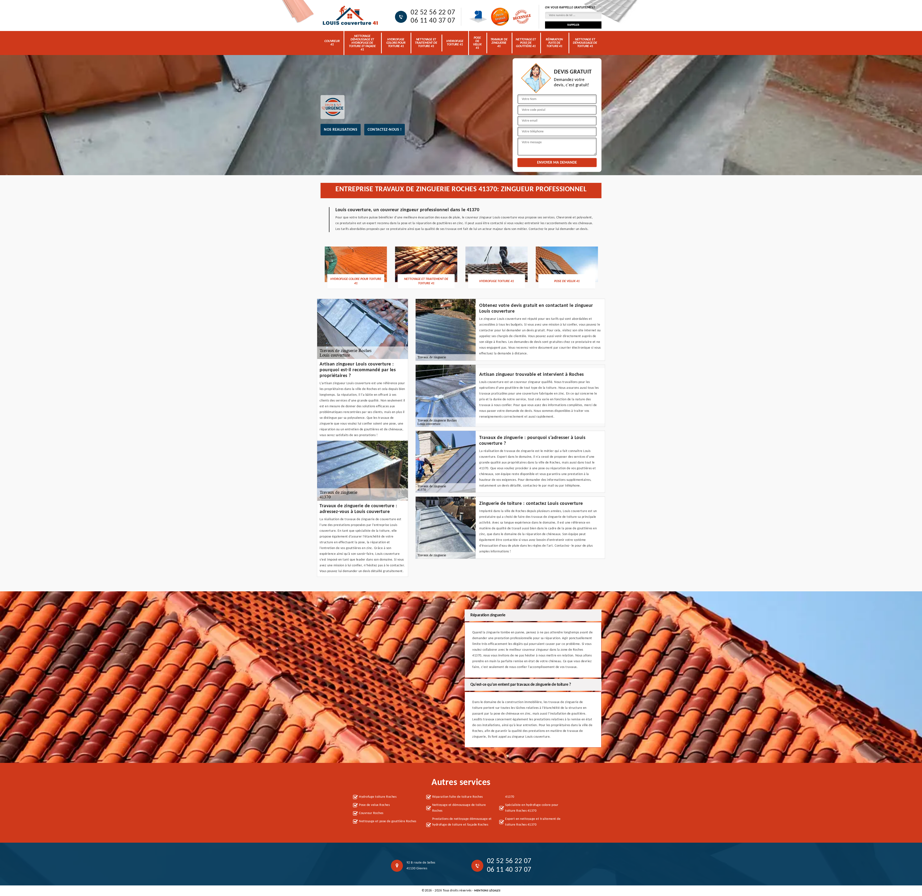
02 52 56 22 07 (433, 13)
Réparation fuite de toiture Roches (457, 797)
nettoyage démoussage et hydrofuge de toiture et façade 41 (362, 42)
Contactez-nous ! (384, 129)
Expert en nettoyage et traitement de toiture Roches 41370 (532, 822)
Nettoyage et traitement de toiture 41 (426, 43)
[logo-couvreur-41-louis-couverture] (351, 16)
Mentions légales (487, 890)
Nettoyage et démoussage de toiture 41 (585, 43)
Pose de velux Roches (374, 805)
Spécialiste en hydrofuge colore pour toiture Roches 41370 (531, 808)
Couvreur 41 (332, 42)
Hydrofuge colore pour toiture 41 (396, 43)
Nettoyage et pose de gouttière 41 (526, 43)
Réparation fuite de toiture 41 (554, 43)
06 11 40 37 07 (433, 21)
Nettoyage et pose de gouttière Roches (387, 821)
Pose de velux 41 (477, 43)
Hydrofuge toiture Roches (377, 797)
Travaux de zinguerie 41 (499, 43)
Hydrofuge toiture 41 (454, 42)
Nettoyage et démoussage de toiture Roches (459, 808)
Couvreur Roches (371, 813)
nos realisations (340, 129)
